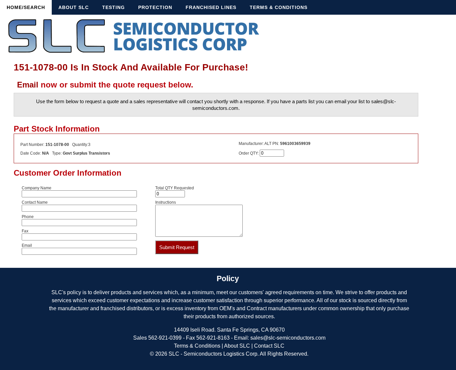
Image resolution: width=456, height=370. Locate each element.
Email (27, 84)
